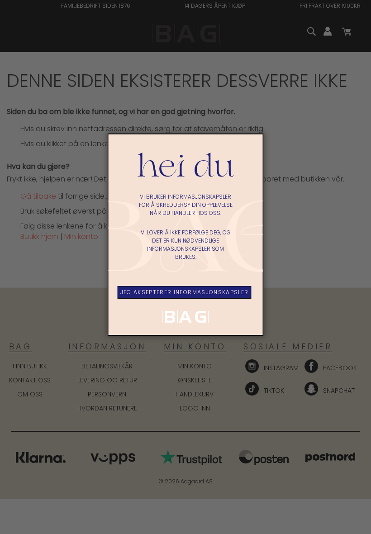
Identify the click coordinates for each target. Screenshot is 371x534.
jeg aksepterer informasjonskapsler (184, 292)
